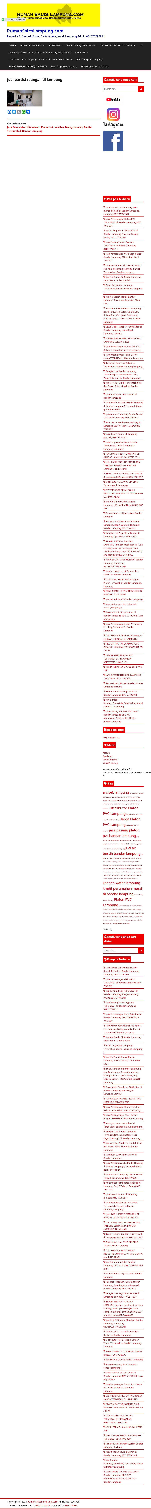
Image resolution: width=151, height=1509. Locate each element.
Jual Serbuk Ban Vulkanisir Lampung (124, 599)
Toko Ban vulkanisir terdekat (131, 913)
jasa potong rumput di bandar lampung (121, 844)
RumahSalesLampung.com (35, 31)
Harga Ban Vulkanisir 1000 (134, 814)
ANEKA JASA (54, 45)
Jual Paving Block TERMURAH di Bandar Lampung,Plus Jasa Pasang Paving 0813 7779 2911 (120, 234)
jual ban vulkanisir (136, 865)
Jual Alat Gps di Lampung (89, 59)
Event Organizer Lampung (64, 66)
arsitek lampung (116, 792)
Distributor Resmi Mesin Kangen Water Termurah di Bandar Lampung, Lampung (122, 583)
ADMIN (12, 45)
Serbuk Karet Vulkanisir (110, 910)
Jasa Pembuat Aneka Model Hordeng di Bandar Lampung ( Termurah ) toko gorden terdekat (123, 406)
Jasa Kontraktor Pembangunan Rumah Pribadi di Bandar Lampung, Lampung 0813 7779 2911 (121, 211)
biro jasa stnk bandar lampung (124, 797)
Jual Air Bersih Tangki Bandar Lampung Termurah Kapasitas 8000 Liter (121, 300)
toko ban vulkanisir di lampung (112, 913)
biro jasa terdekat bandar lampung (120, 800)
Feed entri (108, 756)
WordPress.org (110, 763)
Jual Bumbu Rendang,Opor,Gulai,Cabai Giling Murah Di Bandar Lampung (123, 703)
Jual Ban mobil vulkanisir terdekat (119, 865)
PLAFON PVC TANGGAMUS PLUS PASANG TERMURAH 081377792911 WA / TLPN (123, 647)
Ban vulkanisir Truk (108, 797)
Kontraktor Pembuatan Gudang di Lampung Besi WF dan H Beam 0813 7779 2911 (122, 426)
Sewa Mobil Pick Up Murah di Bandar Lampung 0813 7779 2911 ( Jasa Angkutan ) (123, 615)
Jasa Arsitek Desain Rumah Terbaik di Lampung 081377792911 (40, 52)
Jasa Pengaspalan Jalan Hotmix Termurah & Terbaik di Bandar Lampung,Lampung (120, 445)
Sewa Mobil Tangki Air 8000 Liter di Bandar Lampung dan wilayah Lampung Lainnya (122, 330)
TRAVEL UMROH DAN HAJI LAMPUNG (28, 66)
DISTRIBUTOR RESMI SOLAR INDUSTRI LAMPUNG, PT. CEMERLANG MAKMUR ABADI (123, 493)
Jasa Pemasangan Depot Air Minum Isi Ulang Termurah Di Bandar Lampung (122, 627)
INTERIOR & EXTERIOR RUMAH (116, 45)
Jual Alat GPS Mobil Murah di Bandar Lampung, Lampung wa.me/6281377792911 (123, 563)
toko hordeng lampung (127, 920)
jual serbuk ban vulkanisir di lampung (125, 879)
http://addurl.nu (111, 737)
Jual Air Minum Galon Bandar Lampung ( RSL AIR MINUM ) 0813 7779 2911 (123, 505)
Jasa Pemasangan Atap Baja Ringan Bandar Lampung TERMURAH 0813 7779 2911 (122, 257)
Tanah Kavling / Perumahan (81, 45)
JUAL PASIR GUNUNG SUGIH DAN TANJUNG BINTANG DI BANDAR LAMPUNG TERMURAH (121, 465)
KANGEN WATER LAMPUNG (95, 66)
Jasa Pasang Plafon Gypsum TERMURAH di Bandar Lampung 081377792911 (119, 245)
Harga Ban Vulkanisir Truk (111, 820)
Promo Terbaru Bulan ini (32, 45)
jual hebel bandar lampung (123, 875)
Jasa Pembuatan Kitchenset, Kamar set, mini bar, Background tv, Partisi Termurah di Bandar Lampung (122, 269)
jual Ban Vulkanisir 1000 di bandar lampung (116, 868)
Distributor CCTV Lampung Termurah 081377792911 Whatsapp (41, 59)
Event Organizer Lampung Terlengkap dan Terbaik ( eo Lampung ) (122, 288)
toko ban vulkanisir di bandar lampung (130, 910)
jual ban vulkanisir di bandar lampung (126, 872)
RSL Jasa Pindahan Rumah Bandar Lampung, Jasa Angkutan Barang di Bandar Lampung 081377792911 (121, 525)
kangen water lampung (121, 882)
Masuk (106, 752)
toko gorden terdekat (132, 916)
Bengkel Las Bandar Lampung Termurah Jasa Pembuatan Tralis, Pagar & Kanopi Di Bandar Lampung (121, 374)
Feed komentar (110, 759)
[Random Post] (141, 45)
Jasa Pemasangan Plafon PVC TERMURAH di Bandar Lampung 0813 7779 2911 (122, 222)
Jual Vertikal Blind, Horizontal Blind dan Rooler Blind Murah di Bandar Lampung (122, 386)
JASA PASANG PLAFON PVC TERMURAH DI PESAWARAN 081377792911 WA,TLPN (118, 659)
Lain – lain (80, 52)
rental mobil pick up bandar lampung (130, 906)
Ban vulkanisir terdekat (137, 793)
